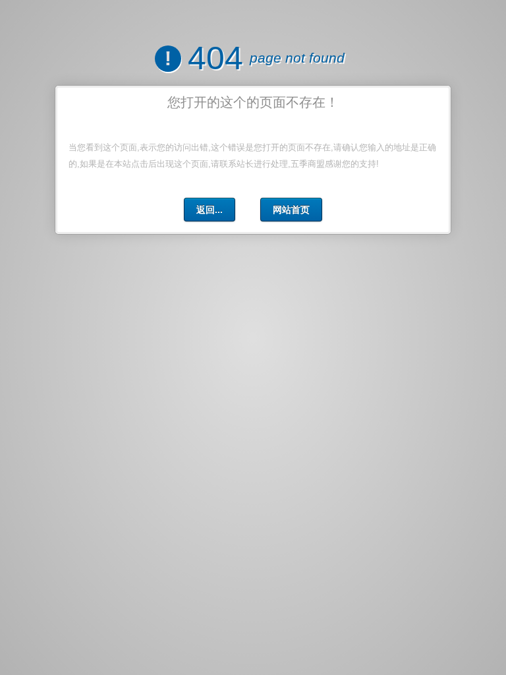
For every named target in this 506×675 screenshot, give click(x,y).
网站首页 (291, 209)
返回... (209, 209)
